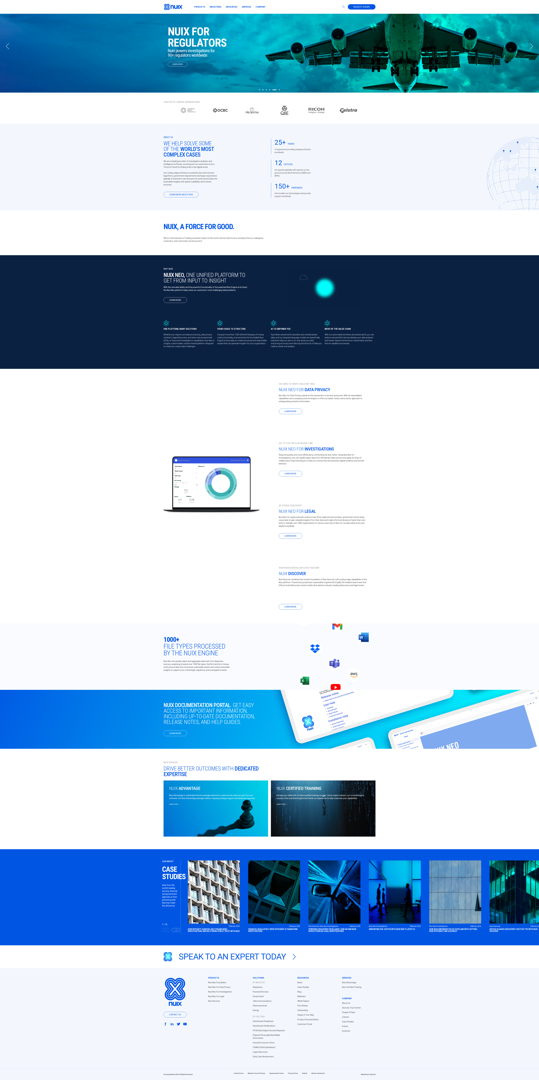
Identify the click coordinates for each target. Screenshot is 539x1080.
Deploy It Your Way (305, 1015)
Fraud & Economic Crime (263, 1043)
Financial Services (261, 992)
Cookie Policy (239, 1073)
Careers (345, 1017)
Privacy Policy (293, 1073)
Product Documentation (308, 1019)
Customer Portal (304, 1024)
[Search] (344, 7)
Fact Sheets (302, 1006)
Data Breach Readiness (263, 1021)
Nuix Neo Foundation (217, 982)
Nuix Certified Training (351, 987)
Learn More (177, 68)
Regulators (257, 987)
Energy (256, 1010)
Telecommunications (262, 1001)
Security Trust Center (351, 1008)
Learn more (175, 300)
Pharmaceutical (260, 1006)
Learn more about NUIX (181, 194)
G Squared (371, 1074)
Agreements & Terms (277, 1073)
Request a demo (361, 7)
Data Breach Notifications (264, 1026)
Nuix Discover (214, 1001)
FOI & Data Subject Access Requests (269, 1030)
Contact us (175, 1014)
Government (258, 996)
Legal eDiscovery (260, 1052)
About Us (346, 1003)
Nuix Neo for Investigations (220, 992)
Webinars (301, 996)
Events (345, 1026)
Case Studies (303, 987)
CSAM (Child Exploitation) (264, 1047)
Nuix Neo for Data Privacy (219, 987)
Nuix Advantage (349, 982)
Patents (304, 1073)
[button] (531, 46)
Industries (215, 7)
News (299, 982)
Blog (299, 992)
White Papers (303, 1001)
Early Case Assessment (263, 1056)
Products (199, 7)
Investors (346, 1031)
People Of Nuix (348, 1012)
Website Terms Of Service (256, 1073)
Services (246, 7)
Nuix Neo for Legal (216, 996)
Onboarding (302, 1010)
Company (260, 7)
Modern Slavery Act (318, 1073)
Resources (231, 7)
